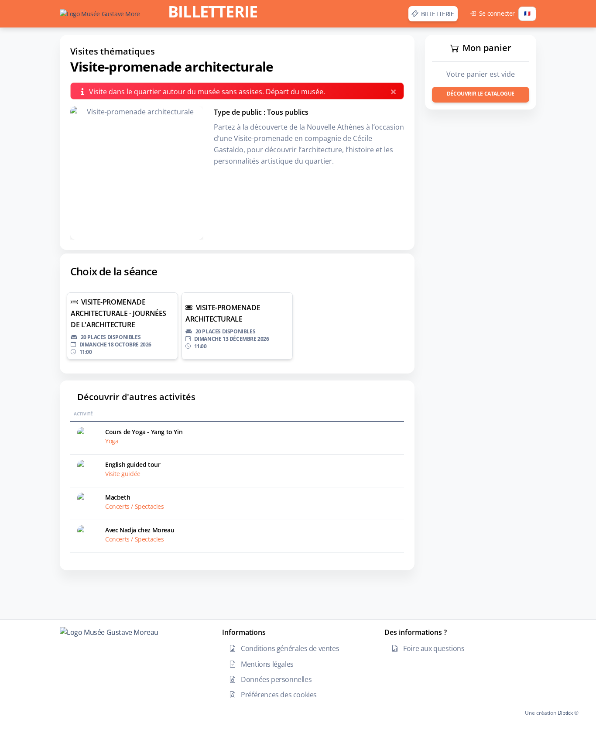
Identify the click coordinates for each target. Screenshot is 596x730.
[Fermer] (395, 90)
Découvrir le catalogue (480, 93)
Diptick (564, 712)
